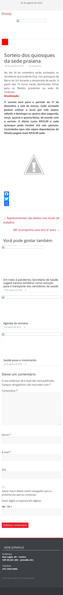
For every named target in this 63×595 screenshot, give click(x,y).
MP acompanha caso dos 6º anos (36, 230)
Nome (6, 435)
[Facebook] (31, 194)
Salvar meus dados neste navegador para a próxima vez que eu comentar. (27, 492)
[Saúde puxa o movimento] (31, 334)
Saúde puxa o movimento (19, 360)
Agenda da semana (15, 323)
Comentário (10, 390)
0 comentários (35, 66)
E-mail (6, 452)
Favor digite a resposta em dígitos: (21, 500)
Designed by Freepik (29, 578)
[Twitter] (31, 198)
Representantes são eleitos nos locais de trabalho (31, 220)
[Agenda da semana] (31, 297)
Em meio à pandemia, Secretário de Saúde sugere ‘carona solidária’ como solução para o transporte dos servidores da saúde (30, 283)
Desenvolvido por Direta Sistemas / (12, 578)
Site (4, 469)
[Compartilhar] (31, 203)
